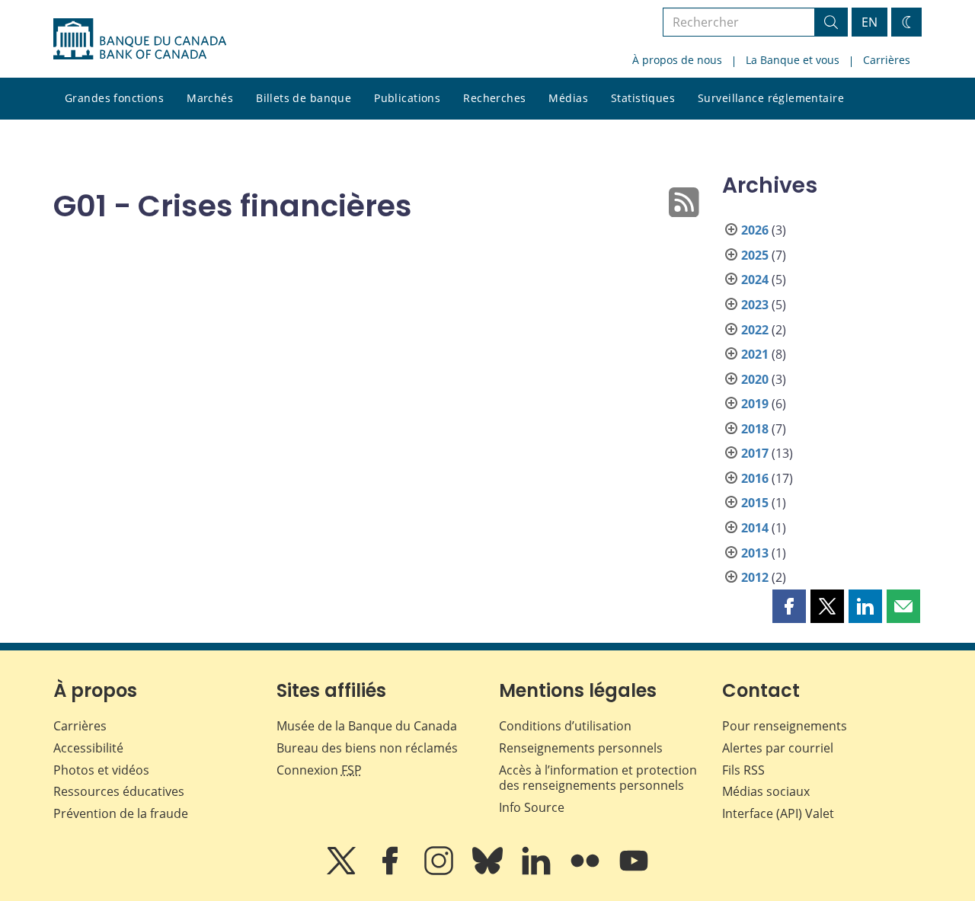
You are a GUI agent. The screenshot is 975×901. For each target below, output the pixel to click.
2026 (755, 230)
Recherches (494, 98)
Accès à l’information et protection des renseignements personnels (598, 778)
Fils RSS (743, 770)
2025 (755, 255)
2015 (755, 502)
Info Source (531, 807)
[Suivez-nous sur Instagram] (440, 871)
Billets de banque (303, 98)
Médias (568, 98)
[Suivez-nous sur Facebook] (391, 871)
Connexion (319, 770)
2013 (755, 553)
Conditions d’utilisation (565, 725)
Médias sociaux (766, 791)
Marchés (210, 98)
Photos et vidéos (101, 770)
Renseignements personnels (581, 748)
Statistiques (643, 98)
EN (870, 22)
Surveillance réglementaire (771, 98)
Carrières (886, 60)
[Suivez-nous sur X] (342, 871)
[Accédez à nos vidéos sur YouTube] (634, 871)
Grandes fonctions (114, 98)
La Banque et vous (792, 60)
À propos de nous (677, 60)
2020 (755, 379)
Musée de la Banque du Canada (367, 725)
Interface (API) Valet (778, 813)
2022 (755, 329)
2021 (755, 354)
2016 (755, 478)
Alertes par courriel (777, 748)
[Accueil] (139, 38)
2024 (755, 279)
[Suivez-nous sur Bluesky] (489, 871)
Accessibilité (88, 748)
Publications (407, 98)
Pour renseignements (784, 725)
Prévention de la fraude (120, 813)
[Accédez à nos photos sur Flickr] (586, 871)
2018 (755, 428)
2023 (755, 304)
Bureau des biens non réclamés (367, 748)
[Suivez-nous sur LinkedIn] (537, 871)
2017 (755, 453)
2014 (755, 527)
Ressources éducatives (118, 791)
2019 (755, 403)
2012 (755, 577)
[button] (789, 606)
